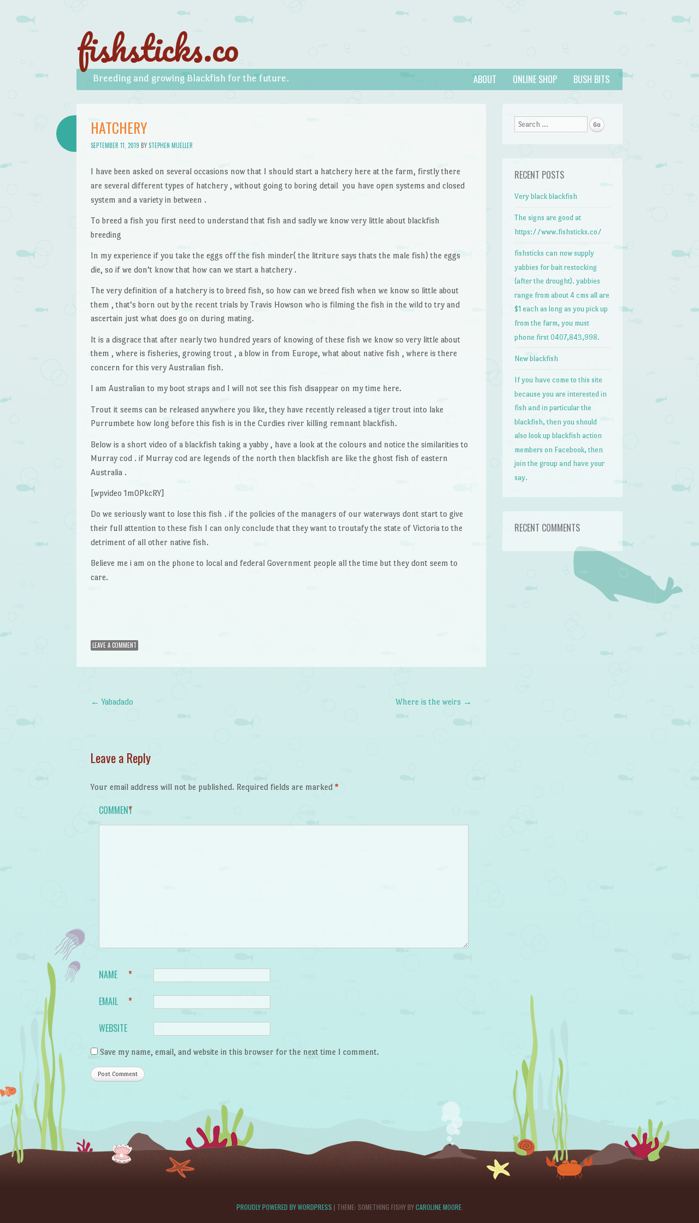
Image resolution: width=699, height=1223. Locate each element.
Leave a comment (114, 645)
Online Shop (535, 79)
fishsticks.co (157, 48)
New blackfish (536, 359)
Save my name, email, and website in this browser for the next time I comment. (239, 1051)
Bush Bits (591, 79)
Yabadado (112, 701)
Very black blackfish (545, 196)
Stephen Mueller (171, 145)
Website (113, 1028)
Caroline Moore (438, 1207)
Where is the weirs (433, 701)
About (484, 79)
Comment (116, 810)
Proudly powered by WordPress (284, 1207)
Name (115, 974)
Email (115, 1001)
